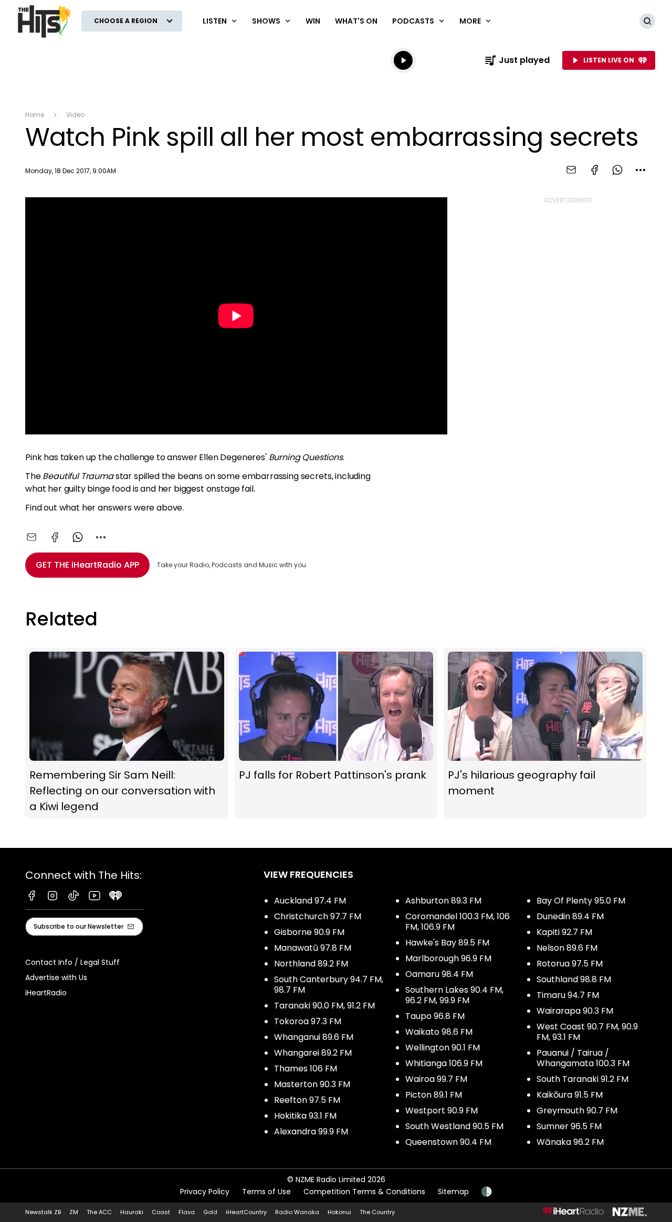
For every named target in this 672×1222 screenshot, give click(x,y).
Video (75, 114)
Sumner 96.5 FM (569, 1126)
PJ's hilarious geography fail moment (545, 733)
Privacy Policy (204, 1191)
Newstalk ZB (43, 1212)
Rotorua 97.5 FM (570, 964)
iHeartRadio (46, 992)
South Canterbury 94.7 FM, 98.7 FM (328, 984)
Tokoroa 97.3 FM (307, 1021)
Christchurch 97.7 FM (317, 916)
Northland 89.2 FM (311, 964)
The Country (377, 1212)
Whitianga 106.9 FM (443, 1063)
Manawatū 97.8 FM (312, 948)
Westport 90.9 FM (441, 1110)
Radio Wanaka (297, 1212)
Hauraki (131, 1212)
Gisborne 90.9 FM (309, 932)
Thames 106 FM (305, 1068)
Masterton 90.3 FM (312, 1084)
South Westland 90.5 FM (454, 1126)
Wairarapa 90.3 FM (575, 1011)
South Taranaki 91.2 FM (582, 1079)
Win (313, 21)
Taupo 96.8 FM (435, 1016)
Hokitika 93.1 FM (305, 1116)
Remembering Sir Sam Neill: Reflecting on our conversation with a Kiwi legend (126, 733)
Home (34, 114)
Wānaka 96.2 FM (570, 1142)
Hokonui (339, 1212)
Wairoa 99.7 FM (436, 1079)
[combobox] (640, 170)
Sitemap (453, 1191)
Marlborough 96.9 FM (448, 958)
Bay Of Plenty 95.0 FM (581, 901)
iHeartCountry (246, 1212)
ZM (73, 1212)
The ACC (99, 1212)
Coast (161, 1212)
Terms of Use (266, 1191)
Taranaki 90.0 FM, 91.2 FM (324, 1006)
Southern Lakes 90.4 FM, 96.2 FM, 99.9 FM (454, 995)
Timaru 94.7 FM (568, 995)
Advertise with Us (56, 977)
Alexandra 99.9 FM (311, 1131)
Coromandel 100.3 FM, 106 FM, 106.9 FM (457, 921)
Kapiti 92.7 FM (564, 932)
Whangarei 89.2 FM (313, 1053)
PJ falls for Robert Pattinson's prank (336, 733)
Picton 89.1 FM (433, 1095)
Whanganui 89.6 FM (313, 1037)
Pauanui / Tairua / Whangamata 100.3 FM (583, 1058)
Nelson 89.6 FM (567, 948)
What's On (356, 21)
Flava (186, 1212)
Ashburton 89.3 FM (443, 901)
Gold (210, 1212)
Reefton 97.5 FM (307, 1100)
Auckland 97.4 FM (310, 901)
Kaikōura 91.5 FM (570, 1095)
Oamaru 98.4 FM (439, 974)
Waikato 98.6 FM (438, 1032)
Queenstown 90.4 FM (448, 1142)
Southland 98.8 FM (574, 979)
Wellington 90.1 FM (442, 1048)
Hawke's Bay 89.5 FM (447, 943)
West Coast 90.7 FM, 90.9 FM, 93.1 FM (587, 1032)
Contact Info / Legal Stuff (72, 962)
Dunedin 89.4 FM (570, 916)
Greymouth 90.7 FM (577, 1110)
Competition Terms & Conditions (364, 1191)
